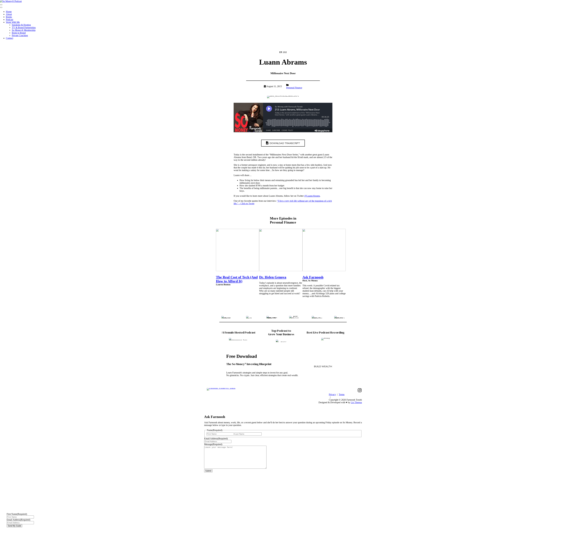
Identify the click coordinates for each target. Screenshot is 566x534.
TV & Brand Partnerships (24, 27)
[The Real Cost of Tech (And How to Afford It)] (237, 270)
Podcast (9, 19)
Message (213, 444)
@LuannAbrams (312, 196)
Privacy (332, 394)
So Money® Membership (24, 30)
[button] (359, 390)
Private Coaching (20, 35)
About (9, 14)
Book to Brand (19, 33)
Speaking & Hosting (21, 25)
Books (9, 17)
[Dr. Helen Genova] (280, 270)
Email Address (216, 438)
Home (9, 11)
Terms (341, 394)
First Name (17, 514)
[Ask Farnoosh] (324, 270)
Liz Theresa (356, 402)
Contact (9, 38)
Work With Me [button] (13, 22)
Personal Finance (294, 87)
